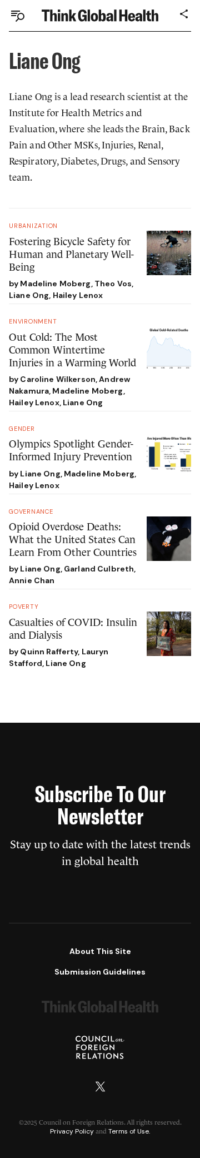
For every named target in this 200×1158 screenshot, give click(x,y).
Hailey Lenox (78, 295)
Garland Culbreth (99, 569)
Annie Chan (31, 580)
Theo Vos (113, 284)
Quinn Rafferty (49, 652)
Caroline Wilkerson (58, 379)
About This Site (100, 951)
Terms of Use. (129, 1131)
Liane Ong (29, 295)
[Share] (184, 14)
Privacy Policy (72, 1131)
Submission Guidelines (100, 972)
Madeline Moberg (55, 284)
